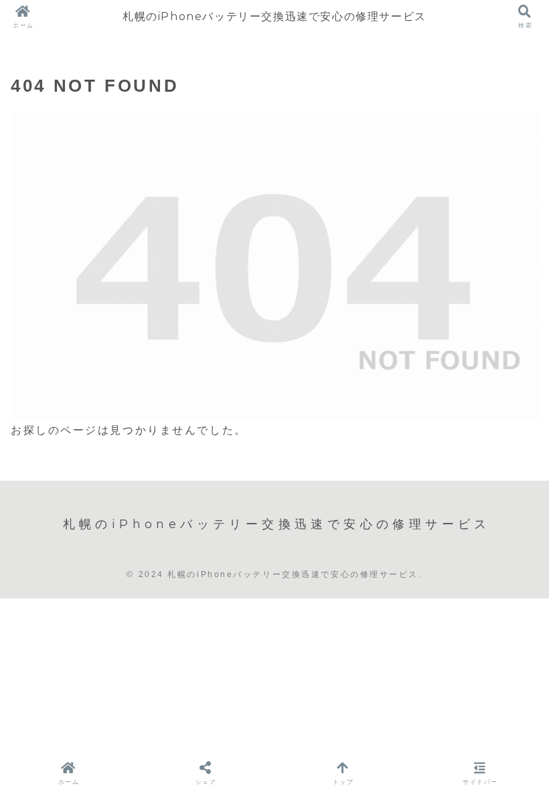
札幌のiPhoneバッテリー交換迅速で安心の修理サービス (274, 16)
